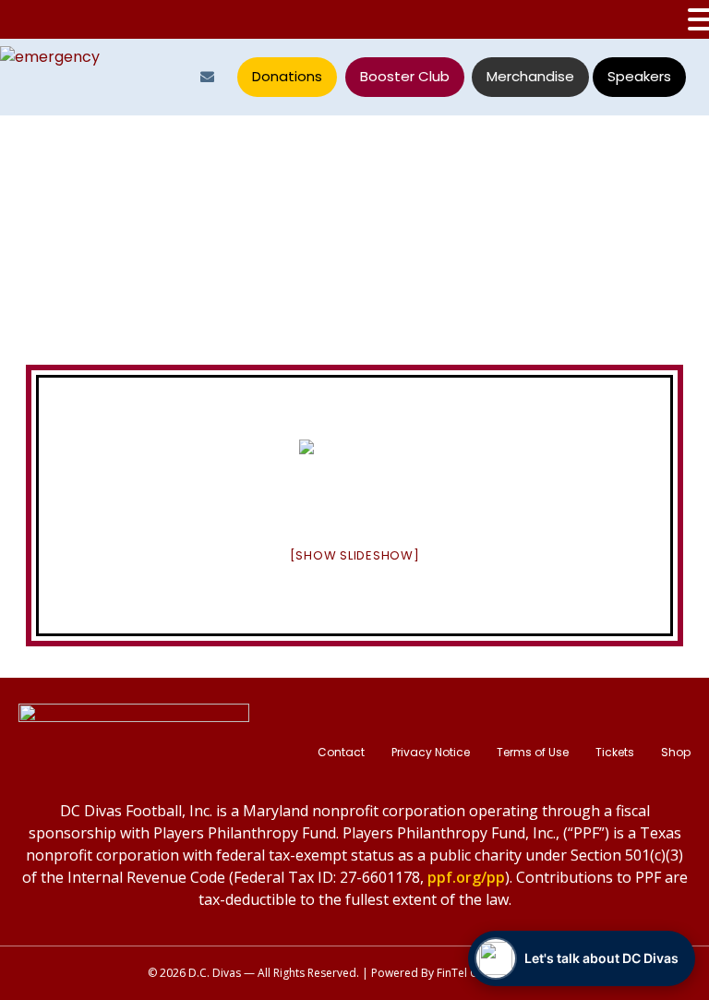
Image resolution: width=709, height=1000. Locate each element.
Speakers (639, 76)
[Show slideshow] (355, 555)
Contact (341, 752)
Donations (287, 76)
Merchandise (530, 76)
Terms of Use (533, 752)
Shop (676, 752)
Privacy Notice (430, 752)
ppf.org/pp (466, 877)
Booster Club (405, 76)
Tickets (614, 752)
